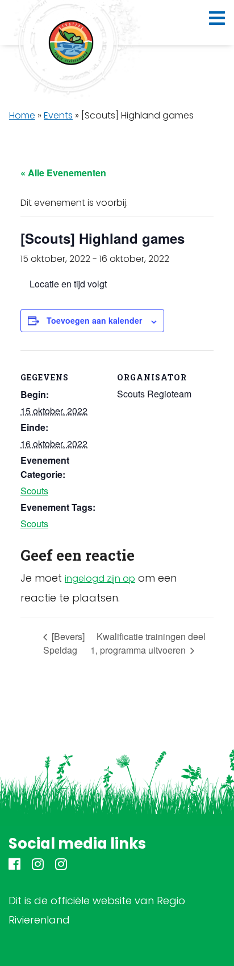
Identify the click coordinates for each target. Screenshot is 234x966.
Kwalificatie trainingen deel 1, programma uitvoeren (148, 643)
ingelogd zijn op (100, 578)
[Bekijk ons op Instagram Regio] (38, 865)
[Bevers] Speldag (64, 643)
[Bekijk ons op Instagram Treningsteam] (61, 865)
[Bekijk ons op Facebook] (14, 865)
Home (22, 115)
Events (58, 115)
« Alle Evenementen (63, 172)
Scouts (34, 490)
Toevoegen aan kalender (94, 320)
